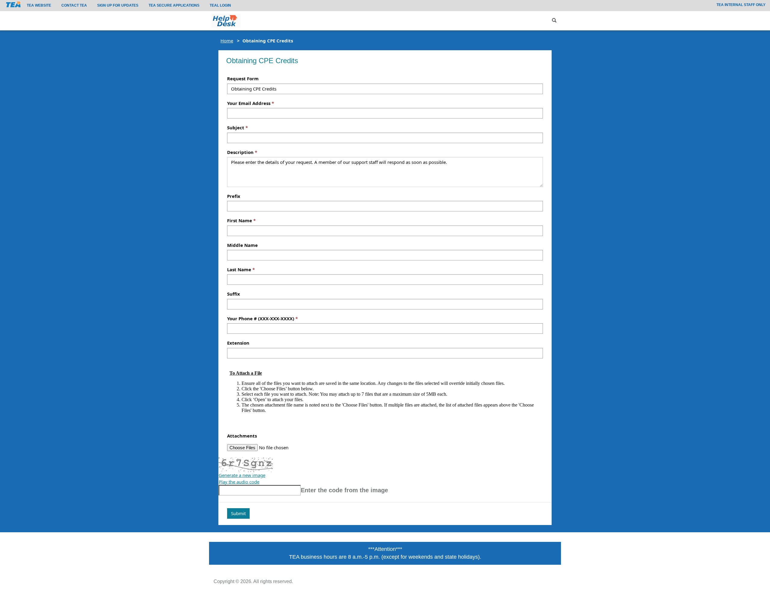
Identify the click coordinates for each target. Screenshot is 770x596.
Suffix (233, 294)
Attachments (242, 436)
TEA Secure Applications (174, 5)
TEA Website (39, 5)
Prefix (233, 196)
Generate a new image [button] (242, 475)
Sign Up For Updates (117, 5)
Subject (235, 127)
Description (240, 152)
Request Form (243, 78)
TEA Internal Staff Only (740, 5)
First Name (239, 220)
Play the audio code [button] (239, 482)
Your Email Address (248, 103)
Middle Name (242, 245)
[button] (554, 20)
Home (226, 41)
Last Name (239, 269)
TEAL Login (220, 5)
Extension (238, 343)
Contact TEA (74, 5)
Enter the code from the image (344, 490)
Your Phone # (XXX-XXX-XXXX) (260, 318)
